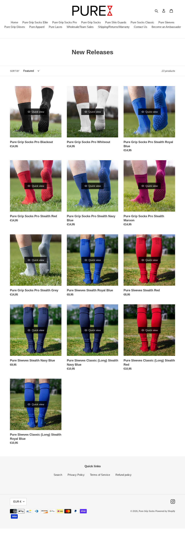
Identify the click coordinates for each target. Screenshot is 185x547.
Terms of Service (100, 474)
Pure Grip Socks (147, 511)
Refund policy (123, 474)
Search (58, 474)
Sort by (14, 71)
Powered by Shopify (165, 511)
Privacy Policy (76, 474)
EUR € (17, 501)
